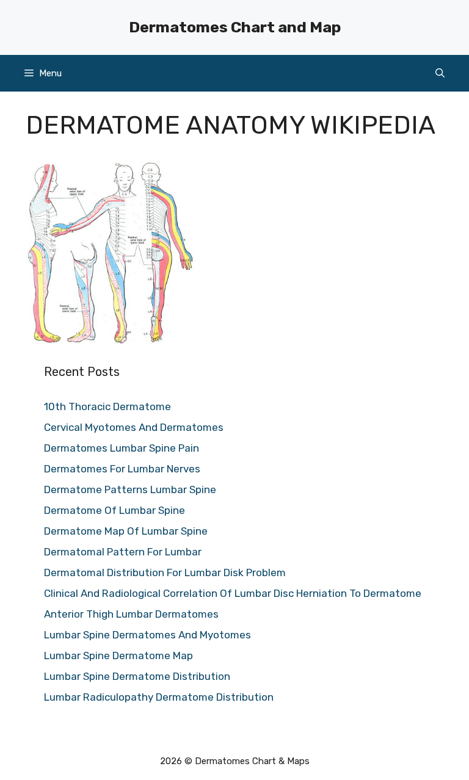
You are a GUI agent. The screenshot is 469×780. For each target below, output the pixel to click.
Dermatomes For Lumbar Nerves (122, 469)
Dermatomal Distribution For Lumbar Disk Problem (165, 572)
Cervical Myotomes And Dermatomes (134, 427)
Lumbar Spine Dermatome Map (118, 655)
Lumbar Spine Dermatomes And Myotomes (147, 635)
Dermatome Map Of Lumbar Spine (126, 531)
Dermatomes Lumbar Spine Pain (121, 448)
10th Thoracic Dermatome (107, 406)
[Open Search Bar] (440, 73)
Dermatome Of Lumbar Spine (114, 510)
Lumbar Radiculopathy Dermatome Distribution (159, 697)
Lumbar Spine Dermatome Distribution (137, 676)
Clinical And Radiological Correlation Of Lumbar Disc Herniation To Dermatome (232, 593)
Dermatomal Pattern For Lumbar (123, 552)
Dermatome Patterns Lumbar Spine (130, 489)
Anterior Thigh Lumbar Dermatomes (131, 614)
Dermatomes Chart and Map (235, 27)
